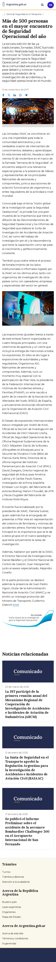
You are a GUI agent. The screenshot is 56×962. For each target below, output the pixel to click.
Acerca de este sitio (12, 933)
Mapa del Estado (11, 917)
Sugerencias (9, 943)
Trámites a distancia (13, 876)
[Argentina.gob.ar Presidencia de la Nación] (14, 4)
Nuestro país (9, 902)
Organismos (9, 912)
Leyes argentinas (11, 907)
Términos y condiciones (15, 938)
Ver (16, 604)
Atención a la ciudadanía (16, 882)
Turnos (6, 872)
